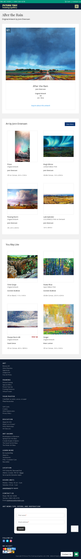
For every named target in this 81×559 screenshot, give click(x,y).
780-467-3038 (5, 2)
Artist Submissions (9, 411)
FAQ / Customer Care (10, 459)
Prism (9, 164)
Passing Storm (12, 217)
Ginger (46, 337)
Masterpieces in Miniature (11, 436)
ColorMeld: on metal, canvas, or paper (15, 399)
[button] (77, 6)
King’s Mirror (48, 164)
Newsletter (6, 462)
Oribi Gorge (11, 284)
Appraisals (6, 370)
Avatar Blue (47, 284)
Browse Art (6, 366)
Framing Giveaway (8, 389)
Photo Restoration (8, 401)
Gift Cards (6, 407)
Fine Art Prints (7, 375)
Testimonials (7, 457)
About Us (5, 455)
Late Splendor (48, 217)
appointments (7, 488)
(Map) (22, 473)
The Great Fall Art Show (10, 443)
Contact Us (76, 2)
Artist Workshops (8, 426)
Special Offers (7, 385)
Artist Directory (7, 368)
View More (70, 124)
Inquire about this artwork (40, 105)
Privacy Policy (7, 413)
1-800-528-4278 (19, 2)
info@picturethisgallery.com (15, 500)
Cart (68, 2)
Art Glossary (7, 428)
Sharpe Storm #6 (13, 337)
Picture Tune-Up (8, 387)
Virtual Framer (7, 391)
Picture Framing (8, 382)
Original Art (6, 372)
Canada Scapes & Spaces (11, 441)
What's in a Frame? (9, 424)
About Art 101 (7, 422)
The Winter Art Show (9, 445)
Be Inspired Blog (8, 453)
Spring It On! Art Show (10, 438)
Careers (5, 409)
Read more (22, 157)
